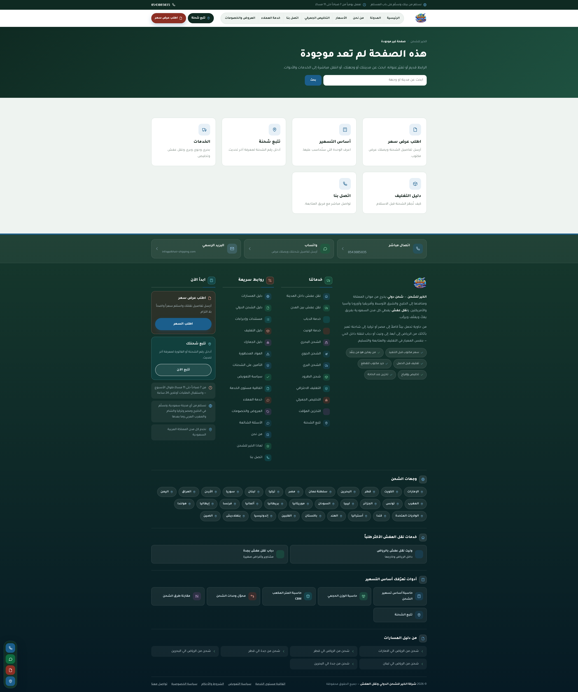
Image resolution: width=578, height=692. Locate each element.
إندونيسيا (261, 516)
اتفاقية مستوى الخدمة (270, 684)
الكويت (389, 491)
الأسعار (341, 18)
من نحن (358, 18)
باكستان (311, 516)
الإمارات (413, 491)
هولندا (181, 503)
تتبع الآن (183, 370)
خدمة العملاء (270, 18)
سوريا (230, 491)
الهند (334, 516)
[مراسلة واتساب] (10, 659)
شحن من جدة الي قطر (264, 651)
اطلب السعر (183, 324)
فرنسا (227, 503)
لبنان (251, 491)
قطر (368, 491)
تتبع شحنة (198, 18)
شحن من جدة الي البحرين (332, 664)
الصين (208, 516)
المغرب (413, 503)
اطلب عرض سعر (166, 18)
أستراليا (357, 516)
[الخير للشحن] (421, 18)
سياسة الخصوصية (184, 684)
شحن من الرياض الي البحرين (191, 651)
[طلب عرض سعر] (10, 670)
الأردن (209, 491)
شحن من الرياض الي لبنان (401, 664)
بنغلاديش (233, 516)
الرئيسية (393, 18)
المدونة (375, 18)
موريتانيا (298, 503)
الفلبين (287, 516)
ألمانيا (249, 503)
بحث (313, 80)
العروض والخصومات (240, 18)
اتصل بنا (292, 18)
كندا (379, 516)
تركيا (272, 491)
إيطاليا (205, 503)
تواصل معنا (159, 684)
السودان (324, 503)
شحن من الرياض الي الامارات (398, 651)
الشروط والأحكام (212, 684)
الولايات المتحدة (407, 516)
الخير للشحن (418, 41)
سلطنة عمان (318, 491)
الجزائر (368, 503)
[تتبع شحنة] (10, 681)
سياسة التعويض (239, 684)
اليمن (165, 491)
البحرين (346, 491)
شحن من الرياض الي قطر (332, 651)
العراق (186, 491)
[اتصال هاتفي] (10, 648)
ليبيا (347, 503)
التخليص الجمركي (317, 18)
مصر (292, 491)
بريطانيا (273, 503)
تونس (390, 503)
